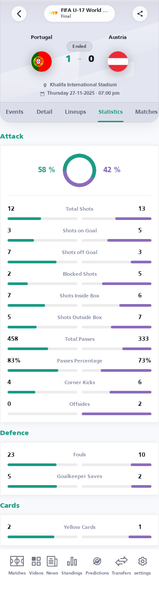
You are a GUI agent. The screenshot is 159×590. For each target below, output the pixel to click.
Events (14, 112)
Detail (45, 112)
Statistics (110, 112)
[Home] (19, 14)
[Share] (140, 14)
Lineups (75, 112)
